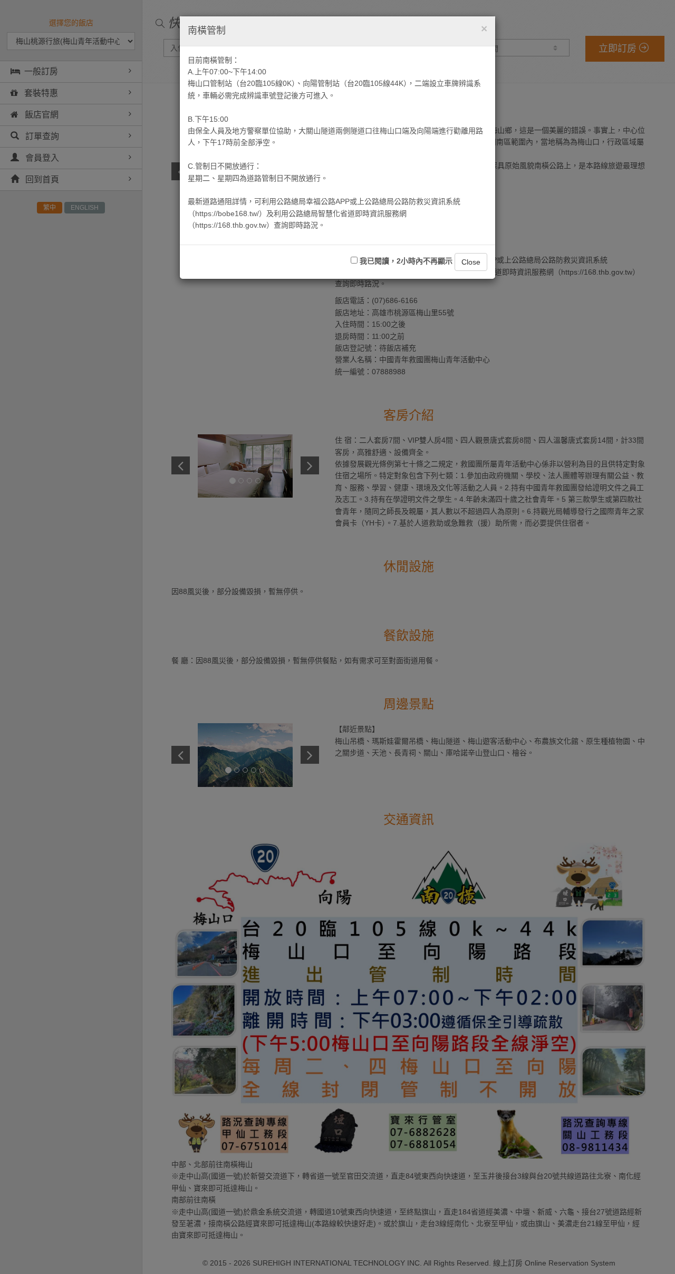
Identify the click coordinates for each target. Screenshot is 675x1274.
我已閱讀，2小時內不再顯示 (405, 261)
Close (470, 262)
